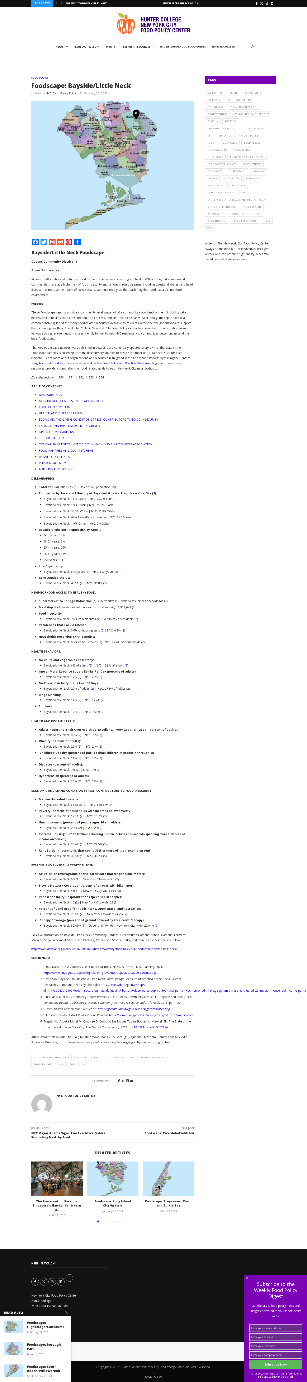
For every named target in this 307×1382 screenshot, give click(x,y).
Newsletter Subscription (181, 3)
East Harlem (255, 128)
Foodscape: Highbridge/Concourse (46, 1325)
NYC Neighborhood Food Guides (183, 46)
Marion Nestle (255, 178)
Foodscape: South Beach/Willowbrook (43, 1368)
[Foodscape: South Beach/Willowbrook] (13, 1370)
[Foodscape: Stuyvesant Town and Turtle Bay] (168, 1178)
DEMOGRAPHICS (50, 395)
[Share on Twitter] (123, 1081)
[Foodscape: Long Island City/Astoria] (113, 1178)
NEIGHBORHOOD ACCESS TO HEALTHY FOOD (71, 401)
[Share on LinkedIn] (127, 1081)
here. (244, 259)
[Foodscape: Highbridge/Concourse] (13, 1327)
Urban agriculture (244, 221)
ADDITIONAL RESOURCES (57, 469)
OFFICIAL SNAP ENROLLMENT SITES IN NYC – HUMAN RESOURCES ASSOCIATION (95, 444)
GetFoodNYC (237, 171)
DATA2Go (81, 1057)
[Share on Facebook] (119, 1081)
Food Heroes (252, 142)
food (210, 142)
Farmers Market (249, 135)
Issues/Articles (85, 47)
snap (73, 1064)
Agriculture (215, 92)
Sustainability (216, 221)
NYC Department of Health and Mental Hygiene (135, 1057)
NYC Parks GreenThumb (48, 1064)
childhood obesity (240, 99)
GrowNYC (259, 171)
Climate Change (217, 114)
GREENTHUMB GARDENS (56, 432)
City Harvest (215, 107)
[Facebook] (257, 3)
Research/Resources (136, 47)
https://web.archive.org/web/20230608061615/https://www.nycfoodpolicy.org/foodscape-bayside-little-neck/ (104, 949)
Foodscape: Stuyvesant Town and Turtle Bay (168, 1203)
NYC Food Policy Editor (61, 93)
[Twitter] (261, 3)
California (214, 99)
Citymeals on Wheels (243, 107)
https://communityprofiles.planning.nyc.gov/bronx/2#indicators (151, 1015)
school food (239, 214)
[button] (57, 3)
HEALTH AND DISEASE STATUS (60, 413)
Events (110, 46)
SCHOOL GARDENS (52, 438)
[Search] (252, 47)
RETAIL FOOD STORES (54, 457)
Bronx (234, 92)
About (60, 47)
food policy (215, 156)
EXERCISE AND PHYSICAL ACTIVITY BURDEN (69, 426)
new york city (216, 185)
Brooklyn (251, 92)
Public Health (252, 206)
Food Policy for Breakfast (247, 156)
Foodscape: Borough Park (44, 1346)
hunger (212, 178)
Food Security (252, 164)
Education (225, 135)
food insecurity (217, 149)
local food (231, 178)
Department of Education (223, 128)
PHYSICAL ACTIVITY (52, 463)
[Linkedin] (272, 3)
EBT (96, 1057)
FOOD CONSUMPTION (54, 407)
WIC (85, 1064)
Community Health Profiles (51, 1057)
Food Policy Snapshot (221, 164)
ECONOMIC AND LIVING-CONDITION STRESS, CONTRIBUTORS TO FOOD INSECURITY (98, 419)
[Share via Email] (131, 1081)
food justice (243, 149)
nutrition (238, 185)
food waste (214, 171)
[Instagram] (267, 3)
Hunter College (223, 46)
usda (267, 221)
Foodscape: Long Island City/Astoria (113, 1203)
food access (229, 142)
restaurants (215, 214)
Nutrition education (220, 192)
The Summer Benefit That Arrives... (91, 3)
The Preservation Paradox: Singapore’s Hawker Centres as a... (57, 1205)
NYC (243, 192)
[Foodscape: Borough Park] (13, 1348)
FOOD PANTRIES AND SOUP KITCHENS (66, 450)
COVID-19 (212, 121)
